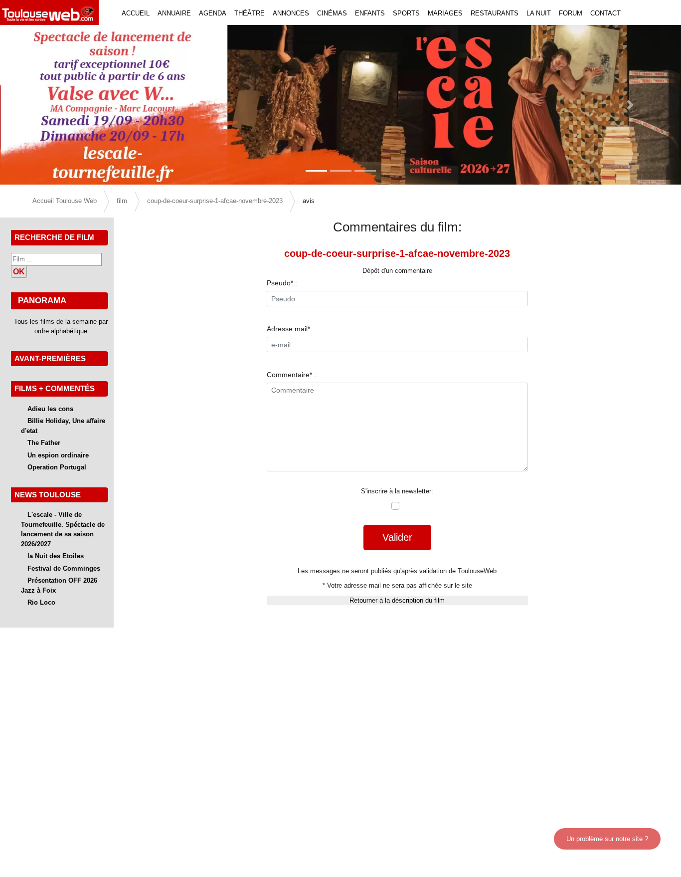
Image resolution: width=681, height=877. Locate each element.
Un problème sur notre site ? (607, 839)
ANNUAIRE (174, 13)
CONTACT (605, 13)
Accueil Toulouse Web (64, 201)
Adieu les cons (50, 409)
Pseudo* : (282, 283)
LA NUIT (538, 13)
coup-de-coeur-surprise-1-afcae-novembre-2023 (215, 201)
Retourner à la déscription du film (397, 600)
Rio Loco (41, 602)
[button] (51, 105)
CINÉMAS (332, 13)
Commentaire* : (291, 375)
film (122, 201)
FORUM (570, 13)
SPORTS (406, 13)
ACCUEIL (136, 13)
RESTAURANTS (494, 13)
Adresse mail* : (290, 329)
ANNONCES (291, 13)
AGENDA (212, 13)
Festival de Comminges (63, 568)
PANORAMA (42, 300)
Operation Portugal (56, 467)
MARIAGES (445, 13)
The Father (43, 442)
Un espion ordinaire (58, 455)
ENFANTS (370, 13)
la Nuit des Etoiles (55, 556)
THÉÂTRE (249, 13)
